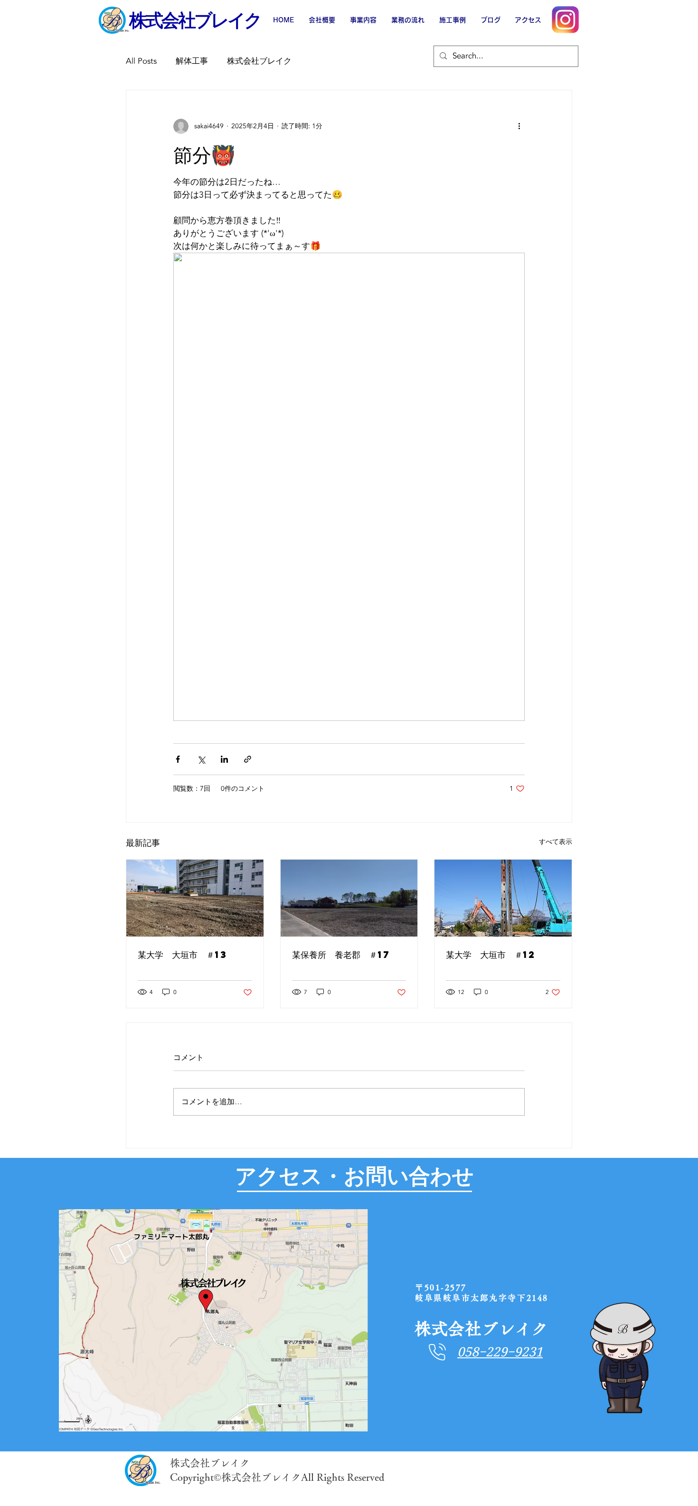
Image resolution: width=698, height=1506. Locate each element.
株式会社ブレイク (259, 61)
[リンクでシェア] (247, 759)
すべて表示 (555, 841)
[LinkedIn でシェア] (224, 759)
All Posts (141, 61)
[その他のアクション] (519, 126)
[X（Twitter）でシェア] (201, 759)
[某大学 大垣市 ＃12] (503, 898)
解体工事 (192, 61)
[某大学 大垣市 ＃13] (195, 898)
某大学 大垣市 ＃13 (183, 954)
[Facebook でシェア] (177, 759)
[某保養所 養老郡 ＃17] (349, 898)
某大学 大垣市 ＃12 (491, 954)
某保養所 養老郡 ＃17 (341, 954)
